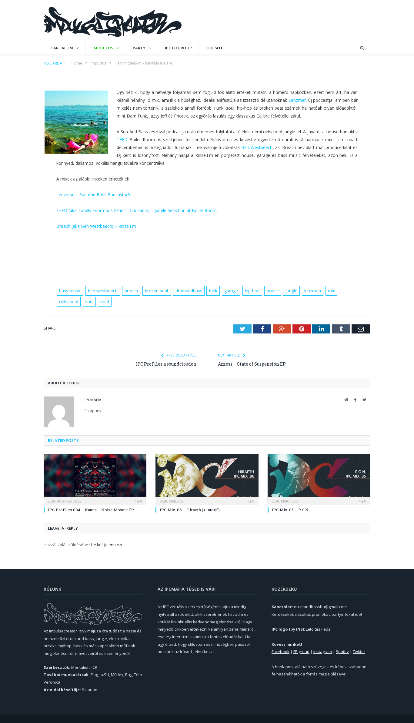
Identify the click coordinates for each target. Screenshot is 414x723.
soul (89, 301)
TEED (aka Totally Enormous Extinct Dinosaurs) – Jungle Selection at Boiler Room (136, 210)
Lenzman (298, 100)
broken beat (157, 291)
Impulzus (103, 48)
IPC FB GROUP (178, 48)
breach (131, 291)
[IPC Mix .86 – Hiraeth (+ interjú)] (206, 478)
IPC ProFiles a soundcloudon (165, 364)
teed (104, 301)
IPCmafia (93, 400)
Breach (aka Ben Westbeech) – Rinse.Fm (96, 226)
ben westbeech (103, 291)
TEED (122, 139)
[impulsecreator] (113, 20)
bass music (70, 291)
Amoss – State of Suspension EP (252, 364)
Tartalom (62, 48)
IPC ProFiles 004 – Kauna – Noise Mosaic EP (91, 509)
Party (139, 48)
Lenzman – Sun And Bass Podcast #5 (93, 194)
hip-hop (252, 291)
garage (231, 291)
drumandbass (188, 291)
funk (213, 291)
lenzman (312, 291)
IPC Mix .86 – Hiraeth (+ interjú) (190, 509)
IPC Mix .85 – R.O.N (290, 509)
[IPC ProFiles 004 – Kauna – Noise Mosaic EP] (95, 478)
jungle (291, 291)
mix (331, 291)
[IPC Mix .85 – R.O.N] (319, 478)
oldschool (68, 301)
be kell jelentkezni (108, 544)
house (273, 291)
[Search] (362, 48)
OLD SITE (214, 48)
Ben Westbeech (256, 147)
